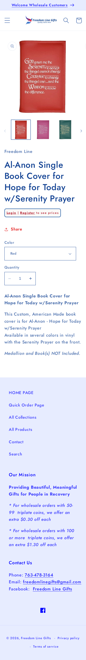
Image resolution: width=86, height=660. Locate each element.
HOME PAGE (21, 393)
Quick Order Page (26, 405)
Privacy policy (69, 638)
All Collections (23, 417)
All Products (20, 429)
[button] (7, 20)
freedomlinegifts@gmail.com (52, 582)
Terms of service (46, 646)
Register (27, 213)
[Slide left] (5, 131)
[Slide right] (81, 131)
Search (15, 454)
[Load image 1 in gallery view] (21, 129)
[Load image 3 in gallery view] (65, 129)
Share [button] (16, 229)
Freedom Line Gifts (52, 589)
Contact (16, 442)
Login (11, 213)
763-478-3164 (39, 575)
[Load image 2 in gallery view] (43, 129)
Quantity (11, 267)
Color (9, 242)
